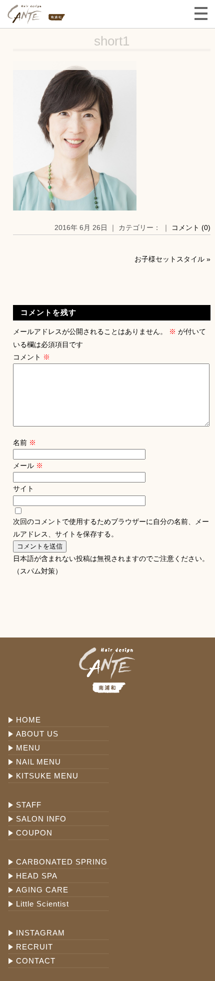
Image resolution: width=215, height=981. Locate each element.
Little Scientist (42, 904)
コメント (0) (191, 228)
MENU (28, 748)
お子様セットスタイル (169, 259)
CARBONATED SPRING (62, 862)
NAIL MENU (38, 762)
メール (28, 466)
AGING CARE (42, 890)
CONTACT (36, 960)
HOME (28, 720)
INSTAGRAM (40, 932)
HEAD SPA (37, 876)
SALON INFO (41, 818)
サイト (23, 488)
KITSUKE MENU (47, 776)
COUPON (34, 832)
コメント (31, 357)
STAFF (29, 804)
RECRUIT (34, 946)
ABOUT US (37, 734)
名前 (24, 442)
